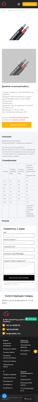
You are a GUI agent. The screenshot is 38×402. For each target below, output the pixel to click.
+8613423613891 (12, 329)
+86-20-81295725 (13, 325)
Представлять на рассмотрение (19, 278)
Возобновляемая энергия (19, 117)
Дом (3, 10)
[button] (19, 4)
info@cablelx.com (13, 333)
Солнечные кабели (18, 120)
